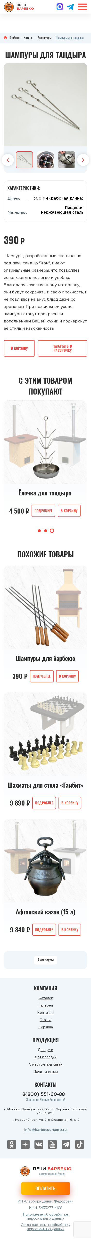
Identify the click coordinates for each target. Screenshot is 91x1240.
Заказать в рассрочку (62, 348)
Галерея (45, 1005)
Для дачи (45, 1050)
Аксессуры (46, 959)
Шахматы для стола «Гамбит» (45, 785)
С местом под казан (45, 1064)
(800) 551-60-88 (43, 1094)
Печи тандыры (45, 1071)
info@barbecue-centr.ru (45, 1129)
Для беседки (46, 1057)
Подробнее (43, 510)
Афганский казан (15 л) (45, 911)
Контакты (45, 1012)
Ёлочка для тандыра (44, 492)
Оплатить (45, 1188)
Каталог (46, 998)
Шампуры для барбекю (45, 658)
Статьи (45, 1020)
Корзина (45, 1027)
